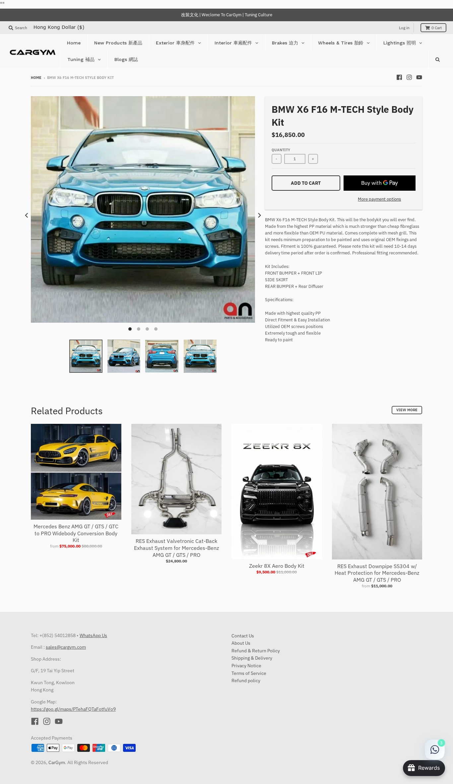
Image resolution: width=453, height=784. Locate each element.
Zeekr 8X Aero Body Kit (276, 565)
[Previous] (27, 215)
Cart (436, 27)
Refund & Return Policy (255, 651)
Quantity (281, 150)
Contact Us (242, 636)
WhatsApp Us (93, 635)
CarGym (56, 762)
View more (407, 410)
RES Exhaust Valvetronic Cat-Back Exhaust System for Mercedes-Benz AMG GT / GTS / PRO (176, 548)
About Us (240, 643)
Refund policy (245, 681)
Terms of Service (248, 673)
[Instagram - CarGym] (409, 77)
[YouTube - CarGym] (419, 77)
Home (36, 77)
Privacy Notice (246, 666)
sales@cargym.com (66, 647)
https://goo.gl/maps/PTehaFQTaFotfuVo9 (73, 709)
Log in (404, 27)
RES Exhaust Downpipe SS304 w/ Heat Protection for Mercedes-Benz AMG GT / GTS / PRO (377, 573)
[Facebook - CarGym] (399, 77)
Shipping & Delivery (251, 658)
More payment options (379, 199)
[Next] (259, 215)
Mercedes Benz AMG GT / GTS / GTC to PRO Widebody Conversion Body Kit (75, 533)
